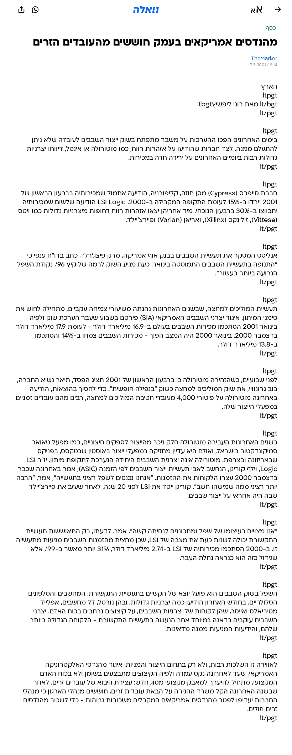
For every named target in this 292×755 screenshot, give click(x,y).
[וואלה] (146, 9)
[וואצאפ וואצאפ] (35, 9)
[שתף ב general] (21, 10)
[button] (256, 9)
